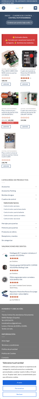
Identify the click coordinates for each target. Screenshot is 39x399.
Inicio (7, 15)
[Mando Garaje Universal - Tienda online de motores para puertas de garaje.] (19, 8)
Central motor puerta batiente (14, 212)
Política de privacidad (10, 349)
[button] (3, 8)
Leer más (6, 84)
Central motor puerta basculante (15, 209)
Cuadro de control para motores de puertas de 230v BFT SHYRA (28, 112)
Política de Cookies (9, 353)
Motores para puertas (10, 228)
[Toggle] (36, 186)
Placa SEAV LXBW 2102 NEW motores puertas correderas (10, 73)
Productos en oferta (9, 232)
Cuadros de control (22, 15)
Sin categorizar (7, 240)
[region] (19, 379)
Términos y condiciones (10, 345)
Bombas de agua (8, 195)
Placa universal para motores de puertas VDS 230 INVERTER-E (10, 112)
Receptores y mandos (10, 236)
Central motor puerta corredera (14, 215)
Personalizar (19, 388)
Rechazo (20, 394)
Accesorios (6, 187)
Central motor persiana (11, 206)
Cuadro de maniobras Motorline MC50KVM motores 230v (28, 73)
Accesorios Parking (9, 191)
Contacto (5, 357)
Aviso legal (6, 341)
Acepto (19, 382)
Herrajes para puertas (10, 223)
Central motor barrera (11, 203)
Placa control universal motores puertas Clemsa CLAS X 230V (10, 155)
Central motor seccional (12, 219)
